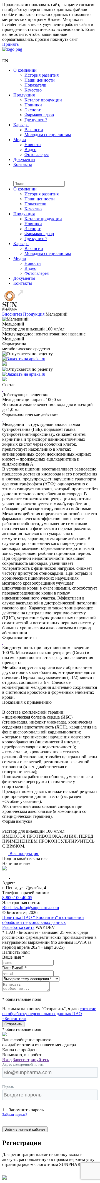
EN (5, 60)
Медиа (19, 139)
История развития (41, 75)
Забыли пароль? (14, 1114)
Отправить (13, 1024)
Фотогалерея (36, 154)
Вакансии (33, 129)
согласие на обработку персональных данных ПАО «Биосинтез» (49, 1013)
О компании (25, 70)
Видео (30, 149)
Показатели (35, 85)
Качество (33, 90)
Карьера (21, 124)
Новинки (33, 105)
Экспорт (32, 109)
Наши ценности (39, 80)
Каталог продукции (43, 100)
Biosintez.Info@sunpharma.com (30, 907)
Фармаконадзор (39, 114)
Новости (32, 144)
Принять (10, 44)
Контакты (22, 164)
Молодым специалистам (47, 134)
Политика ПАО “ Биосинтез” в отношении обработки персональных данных (43, 920)
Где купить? (35, 119)
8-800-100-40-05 (17, 897)
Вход (7, 1059)
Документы (24, 159)
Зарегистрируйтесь (31, 1059)
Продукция (24, 95)
